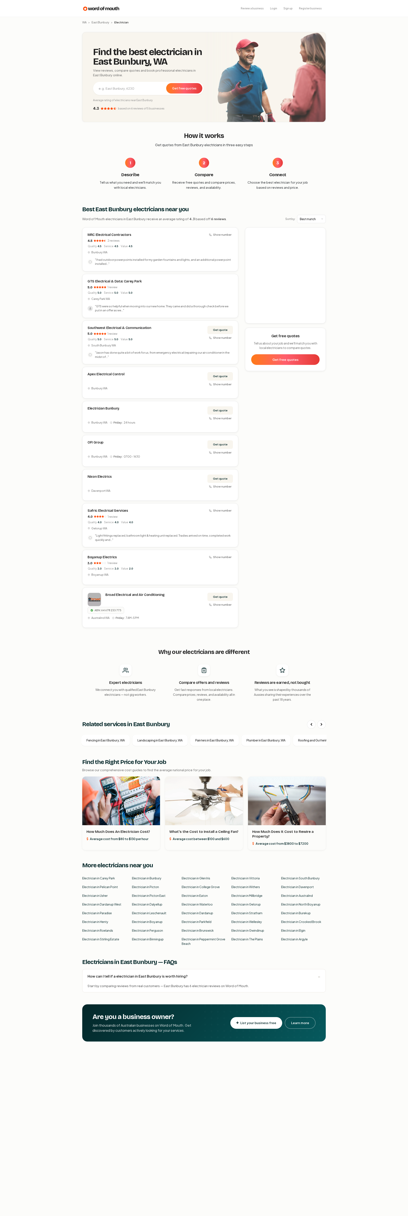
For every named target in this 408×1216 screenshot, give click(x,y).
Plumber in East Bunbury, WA (265, 740)
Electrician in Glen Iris (196, 878)
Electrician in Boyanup (147, 922)
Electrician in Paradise (97, 913)
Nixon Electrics (100, 477)
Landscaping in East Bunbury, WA (160, 740)
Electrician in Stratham (246, 913)
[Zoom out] (320, 239)
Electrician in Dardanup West (101, 904)
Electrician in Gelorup (246, 904)
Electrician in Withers (245, 887)
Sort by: (290, 219)
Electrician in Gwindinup (247, 930)
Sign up (288, 8)
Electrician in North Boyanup (300, 904)
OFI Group (95, 442)
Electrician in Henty (95, 922)
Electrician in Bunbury (147, 878)
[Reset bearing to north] (320, 245)
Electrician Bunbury (103, 408)
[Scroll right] (321, 724)
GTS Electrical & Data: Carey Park (115, 281)
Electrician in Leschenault (149, 913)
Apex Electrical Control (106, 374)
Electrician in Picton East (149, 895)
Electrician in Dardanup (197, 913)
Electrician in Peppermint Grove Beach (203, 941)
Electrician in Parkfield (196, 922)
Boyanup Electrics (102, 557)
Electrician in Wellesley (246, 922)
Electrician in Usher (95, 895)
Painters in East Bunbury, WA (214, 740)
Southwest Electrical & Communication (119, 328)
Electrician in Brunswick (198, 930)
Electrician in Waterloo (197, 904)
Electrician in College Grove (201, 887)
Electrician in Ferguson (147, 930)
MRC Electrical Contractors (109, 235)
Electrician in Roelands (97, 930)
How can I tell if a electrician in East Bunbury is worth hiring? (138, 976)
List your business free (258, 1023)
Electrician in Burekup (296, 913)
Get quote (220, 330)
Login (273, 8)
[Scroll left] (311, 724)
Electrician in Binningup (148, 939)
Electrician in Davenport (297, 887)
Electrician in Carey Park (98, 878)
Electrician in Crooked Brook (301, 922)
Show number (222, 234)
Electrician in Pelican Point (100, 887)
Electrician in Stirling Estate (100, 939)
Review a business (252, 8)
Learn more (300, 1023)
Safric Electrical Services (108, 511)
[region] (285, 275)
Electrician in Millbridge (246, 895)
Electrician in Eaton (195, 895)
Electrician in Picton (145, 887)
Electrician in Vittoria (245, 878)
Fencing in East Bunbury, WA (105, 740)
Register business (310, 8)
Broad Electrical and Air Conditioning (135, 595)
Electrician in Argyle (294, 939)
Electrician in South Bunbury (300, 878)
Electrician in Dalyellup (147, 904)
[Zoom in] (320, 233)
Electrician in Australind (297, 895)
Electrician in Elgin (293, 930)
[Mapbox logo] (256, 319)
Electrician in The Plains (247, 939)
